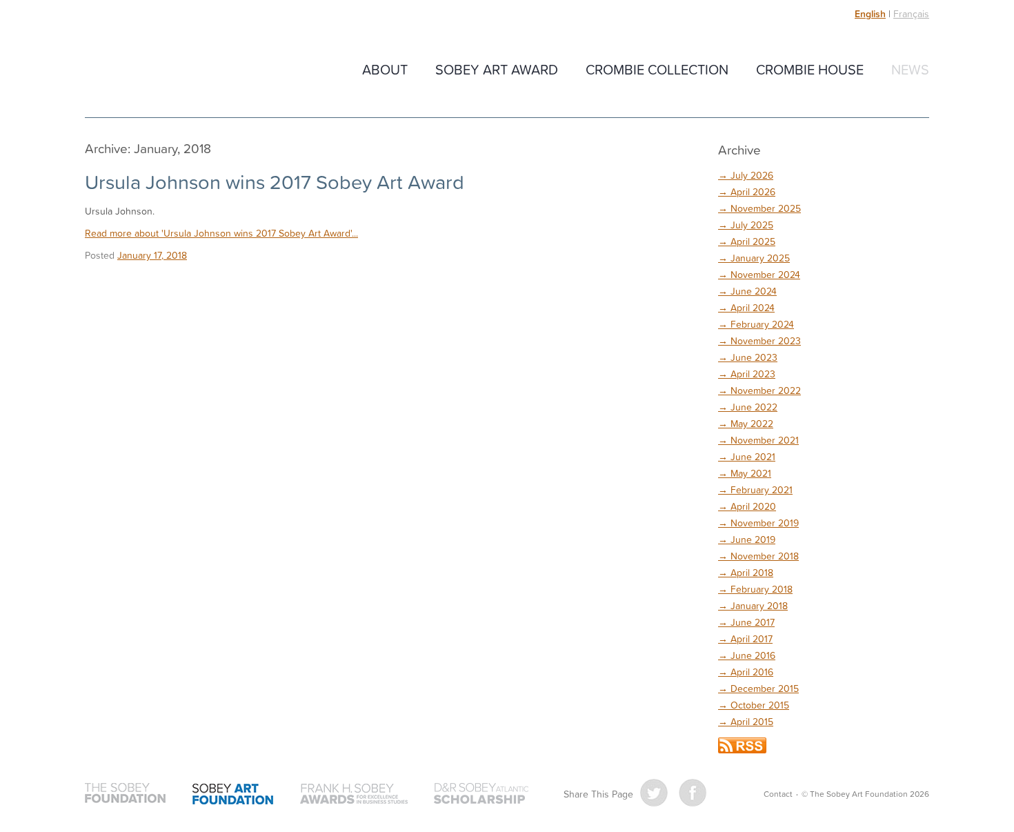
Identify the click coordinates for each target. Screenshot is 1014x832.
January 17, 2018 (152, 254)
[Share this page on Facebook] (692, 792)
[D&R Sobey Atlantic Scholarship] (481, 793)
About (385, 69)
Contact (778, 794)
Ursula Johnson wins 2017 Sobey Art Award (274, 181)
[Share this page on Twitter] (654, 792)
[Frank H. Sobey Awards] (354, 793)
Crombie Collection (657, 69)
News (910, 69)
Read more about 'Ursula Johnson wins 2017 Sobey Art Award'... (221, 232)
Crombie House (810, 69)
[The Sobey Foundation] (125, 793)
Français (911, 13)
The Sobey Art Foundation (182, 70)
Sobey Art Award (496, 69)
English (870, 14)
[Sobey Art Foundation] (233, 793)
